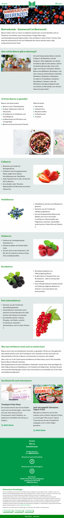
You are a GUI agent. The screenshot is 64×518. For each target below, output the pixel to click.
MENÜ (5, 3)
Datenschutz (28, 516)
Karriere (32, 441)
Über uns (32, 444)
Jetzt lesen (8, 425)
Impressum (36, 516)
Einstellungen (28, 511)
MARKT (59, 3)
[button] (56, 142)
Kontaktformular (32, 447)
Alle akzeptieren (8, 511)
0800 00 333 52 (33, 453)
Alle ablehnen (18, 511)
